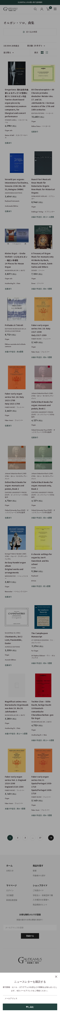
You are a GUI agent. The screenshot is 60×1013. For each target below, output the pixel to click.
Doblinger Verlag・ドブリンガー (43, 197)
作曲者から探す (39, 875)
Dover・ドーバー (38, 270)
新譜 (34, 870)
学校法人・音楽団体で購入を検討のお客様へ (43, 897)
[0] (48, 9)
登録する (30, 936)
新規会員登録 (11, 900)
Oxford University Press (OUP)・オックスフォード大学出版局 (42, 414)
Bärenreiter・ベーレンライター (16, 577)
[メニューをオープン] (55, 9)
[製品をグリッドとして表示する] (42, 52)
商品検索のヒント (40, 904)
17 (40, 838)
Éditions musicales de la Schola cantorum (15, 330)
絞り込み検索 (31, 32)
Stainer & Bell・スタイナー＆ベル (16, 121)
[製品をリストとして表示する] (46, 52)
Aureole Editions (12, 647)
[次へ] (51, 838)
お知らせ (10, 870)
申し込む (30, 1007)
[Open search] (35, 9)
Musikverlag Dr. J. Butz (15, 270)
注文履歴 (10, 895)
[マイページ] (42, 9)
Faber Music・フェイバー (41, 339)
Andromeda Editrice (13, 193)
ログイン (10, 890)
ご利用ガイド (38, 890)
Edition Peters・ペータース (42, 113)
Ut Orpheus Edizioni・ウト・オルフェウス (43, 641)
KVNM (33, 568)
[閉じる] (56, 976)
